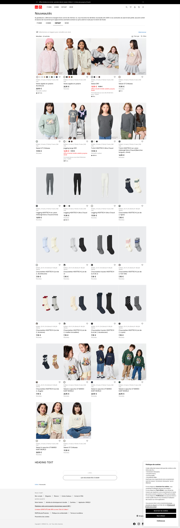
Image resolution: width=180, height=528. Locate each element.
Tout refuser (161, 516)
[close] (37, 2)
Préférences (161, 521)
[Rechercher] (143, 7)
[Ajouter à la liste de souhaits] (60, 77)
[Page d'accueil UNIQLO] (38, 7)
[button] (50, 56)
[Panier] (139, 7)
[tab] (49, 7)
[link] (92, 2)
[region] (160, 494)
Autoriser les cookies (161, 511)
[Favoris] (131, 7)
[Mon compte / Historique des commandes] (135, 7)
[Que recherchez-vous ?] (126, 7)
